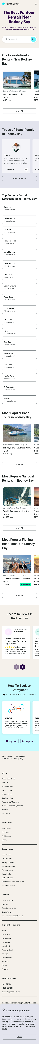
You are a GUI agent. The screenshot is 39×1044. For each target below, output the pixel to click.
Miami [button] (4, 931)
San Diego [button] (6, 942)
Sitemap (5, 810)
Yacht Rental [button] (6, 874)
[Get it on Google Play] (27, 741)
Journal (5, 894)
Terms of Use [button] (30, 1019)
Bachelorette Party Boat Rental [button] (13, 882)
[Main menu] (35, 4)
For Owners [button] (6, 832)
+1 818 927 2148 (8, 988)
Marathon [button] (5, 969)
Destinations (6, 912)
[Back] (16, 667)
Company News (7, 900)
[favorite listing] (30, 91)
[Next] (22, 667)
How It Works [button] (7, 828)
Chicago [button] (5, 954)
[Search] (33, 39)
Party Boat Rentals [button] (8, 885)
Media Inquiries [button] (7, 786)
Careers (5, 783)
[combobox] (15, 39)
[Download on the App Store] (11, 741)
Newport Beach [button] (7, 950)
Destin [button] (4, 965)
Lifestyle (5, 904)
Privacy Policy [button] (7, 794)
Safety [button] (4, 840)
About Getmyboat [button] (8, 779)
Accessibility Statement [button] (10, 802)
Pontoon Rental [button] (7, 870)
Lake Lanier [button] (6, 935)
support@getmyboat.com (11, 992)
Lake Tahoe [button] (6, 938)
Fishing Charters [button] (8, 862)
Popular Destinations (11, 925)
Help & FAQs (6, 984)
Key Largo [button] (5, 961)
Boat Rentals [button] (6, 855)
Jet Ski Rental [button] (7, 859)
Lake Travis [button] (6, 946)
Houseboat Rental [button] (8, 866)
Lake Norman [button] (7, 958)
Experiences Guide (9, 908)
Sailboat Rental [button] (7, 878)
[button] (17, 80)
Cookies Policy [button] (7, 798)
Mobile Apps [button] (6, 836)
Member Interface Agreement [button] (12, 806)
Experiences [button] (7, 849)
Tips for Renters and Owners (12, 916)
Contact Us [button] (6, 813)
